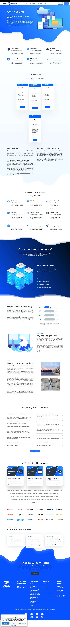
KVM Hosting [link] (43, 499)
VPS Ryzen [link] (9, 7)
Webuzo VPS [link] (37, 496)
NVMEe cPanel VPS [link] (54, 496)
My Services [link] (59, 585)
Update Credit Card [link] (61, 587)
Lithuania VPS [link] (20, 499)
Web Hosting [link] (50, 347)
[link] (10, 3)
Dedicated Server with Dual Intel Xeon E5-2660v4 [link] (23, 388)
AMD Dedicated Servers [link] (21, 583)
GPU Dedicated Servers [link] (21, 587)
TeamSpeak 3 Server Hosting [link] (55, 340)
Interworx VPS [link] (49, 499)
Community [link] (45, 585)
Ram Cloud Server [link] (14, 499)
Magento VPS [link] (37, 499)
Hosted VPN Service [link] (34, 597)
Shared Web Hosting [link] (50, 350)
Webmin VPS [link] (31, 496)
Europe (39, 493)
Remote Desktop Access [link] (24, 496)
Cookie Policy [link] (13, 625)
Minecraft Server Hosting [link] (42, 340)
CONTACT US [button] (35, 573)
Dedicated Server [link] (34, 479)
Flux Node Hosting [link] (34, 600)
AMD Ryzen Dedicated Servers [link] (21, 382)
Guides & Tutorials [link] (15, 479)
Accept (5, 623)
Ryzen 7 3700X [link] (30, 380)
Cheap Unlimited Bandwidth (39, 490)
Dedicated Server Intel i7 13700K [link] (14, 386)
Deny (14, 623)
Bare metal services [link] (47, 252)
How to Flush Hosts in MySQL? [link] (14, 478)
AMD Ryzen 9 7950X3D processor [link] (23, 173)
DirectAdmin (35, 493)
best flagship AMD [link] (20, 379)
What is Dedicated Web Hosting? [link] (35, 478)
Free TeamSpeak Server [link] (56, 345)
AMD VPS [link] (32, 583)
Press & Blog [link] (45, 591)
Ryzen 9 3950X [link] (17, 380)
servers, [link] (22, 371)
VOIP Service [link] (32, 598)
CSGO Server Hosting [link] (57, 339)
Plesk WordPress (44, 493)
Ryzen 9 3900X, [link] (24, 380)
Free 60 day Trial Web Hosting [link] (45, 346)
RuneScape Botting (13, 493)
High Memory (56, 490)
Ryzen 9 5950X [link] (10, 380)
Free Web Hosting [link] (33, 602)
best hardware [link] (29, 377)
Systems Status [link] (46, 598)
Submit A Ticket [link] (60, 590)
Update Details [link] (60, 586)
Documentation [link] (46, 587)
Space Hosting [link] (21, 252)
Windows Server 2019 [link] (15, 496)
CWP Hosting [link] (42, 496)
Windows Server (20, 493)
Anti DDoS (13, 490)
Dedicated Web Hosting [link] (35, 594)
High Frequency (48, 490)
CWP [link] (37, 155)
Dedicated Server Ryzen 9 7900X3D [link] (21, 384)
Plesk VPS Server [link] (56, 499)
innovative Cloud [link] (37, 252)
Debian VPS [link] (26, 499)
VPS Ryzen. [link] (54, 343)
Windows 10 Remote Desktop (54, 493)
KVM (61, 490)
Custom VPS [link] (34, 502)
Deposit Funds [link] (60, 591)
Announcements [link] (60, 583)
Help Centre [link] (45, 583)
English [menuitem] (35, 620)
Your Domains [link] (59, 589)
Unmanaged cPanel (28, 493)
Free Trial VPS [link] (33, 601)
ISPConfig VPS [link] (48, 496)
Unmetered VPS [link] (32, 499)
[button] (25, 615)
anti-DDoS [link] (44, 152)
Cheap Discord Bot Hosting (26, 490)
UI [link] (45, 343)
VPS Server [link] (19, 479)
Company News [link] (46, 589)
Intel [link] (10, 379)
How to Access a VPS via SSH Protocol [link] (53, 479)
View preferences (22, 623)
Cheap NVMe (17, 490)
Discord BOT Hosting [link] (41, 342)
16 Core (8, 490)
